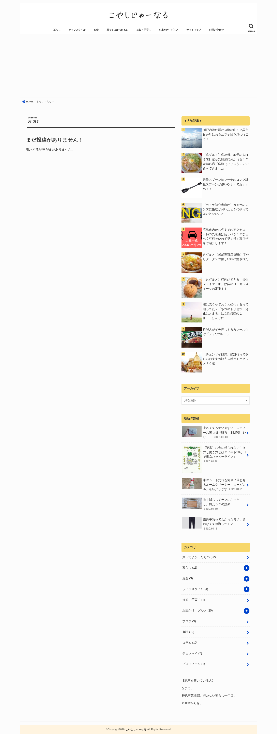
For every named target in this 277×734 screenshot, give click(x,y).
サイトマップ (194, 29)
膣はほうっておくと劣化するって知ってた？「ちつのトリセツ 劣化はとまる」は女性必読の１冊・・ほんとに (225, 311)
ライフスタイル (77, 29)
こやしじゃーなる (135, 729)
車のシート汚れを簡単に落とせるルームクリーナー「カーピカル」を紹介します (224, 485)
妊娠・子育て (143, 29)
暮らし (57, 29)
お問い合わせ (216, 29)
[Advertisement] (138, 65)
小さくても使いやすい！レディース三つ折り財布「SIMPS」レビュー (224, 432)
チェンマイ (192, 653)
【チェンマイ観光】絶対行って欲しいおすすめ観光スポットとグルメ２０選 (225, 359)
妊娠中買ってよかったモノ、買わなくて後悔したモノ (224, 524)
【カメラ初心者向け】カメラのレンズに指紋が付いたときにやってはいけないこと (225, 209)
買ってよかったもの (117, 29)
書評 (188, 632)
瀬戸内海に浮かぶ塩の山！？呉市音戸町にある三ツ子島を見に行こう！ (225, 134)
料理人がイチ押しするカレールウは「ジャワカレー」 (225, 332)
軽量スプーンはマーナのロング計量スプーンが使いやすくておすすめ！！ (225, 184)
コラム (190, 642)
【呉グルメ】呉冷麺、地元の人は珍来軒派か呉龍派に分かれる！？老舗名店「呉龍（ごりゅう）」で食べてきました (225, 161)
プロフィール (193, 664)
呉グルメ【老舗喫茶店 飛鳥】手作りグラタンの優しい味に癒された (226, 257)
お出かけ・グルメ (168, 29)
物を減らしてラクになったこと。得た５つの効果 (223, 504)
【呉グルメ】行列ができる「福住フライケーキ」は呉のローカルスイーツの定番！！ (225, 284)
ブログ (189, 621)
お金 (96, 29)
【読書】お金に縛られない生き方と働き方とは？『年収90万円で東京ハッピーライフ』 (224, 454)
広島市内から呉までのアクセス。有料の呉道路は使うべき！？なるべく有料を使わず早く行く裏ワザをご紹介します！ (225, 236)
